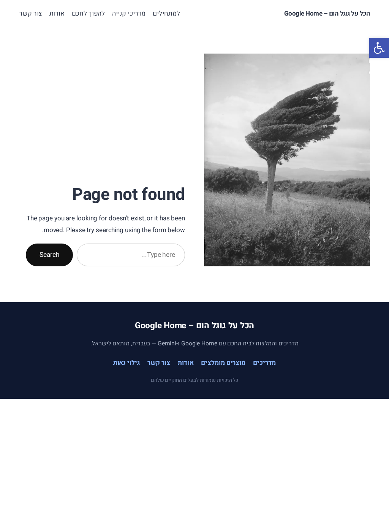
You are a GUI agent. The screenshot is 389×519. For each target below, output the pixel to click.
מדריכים (264, 362)
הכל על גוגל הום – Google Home (327, 13)
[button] (379, 48)
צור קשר (158, 362)
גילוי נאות (126, 362)
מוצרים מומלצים (223, 362)
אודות (186, 362)
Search (49, 255)
